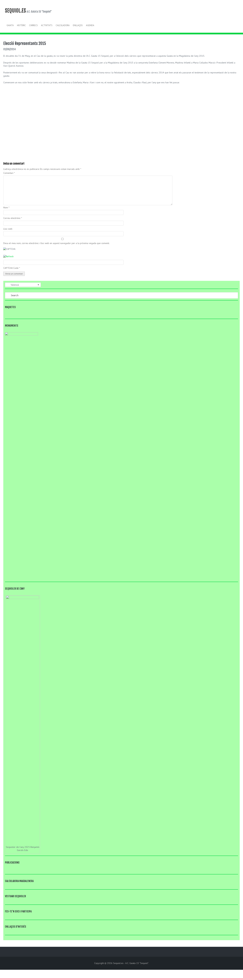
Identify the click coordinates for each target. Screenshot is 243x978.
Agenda (90, 25)
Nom (6, 207)
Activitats (46, 25)
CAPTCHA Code (11, 267)
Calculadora (63, 25)
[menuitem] (23, 284)
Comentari (9, 172)
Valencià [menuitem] (15, 284)
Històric (21, 25)
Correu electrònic (12, 218)
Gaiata (10, 25)
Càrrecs (33, 25)
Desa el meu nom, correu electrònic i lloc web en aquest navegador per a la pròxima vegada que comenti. (56, 243)
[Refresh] (8, 256)
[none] (23, 284)
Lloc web (7, 228)
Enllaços (78, 25)
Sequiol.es (15, 11)
